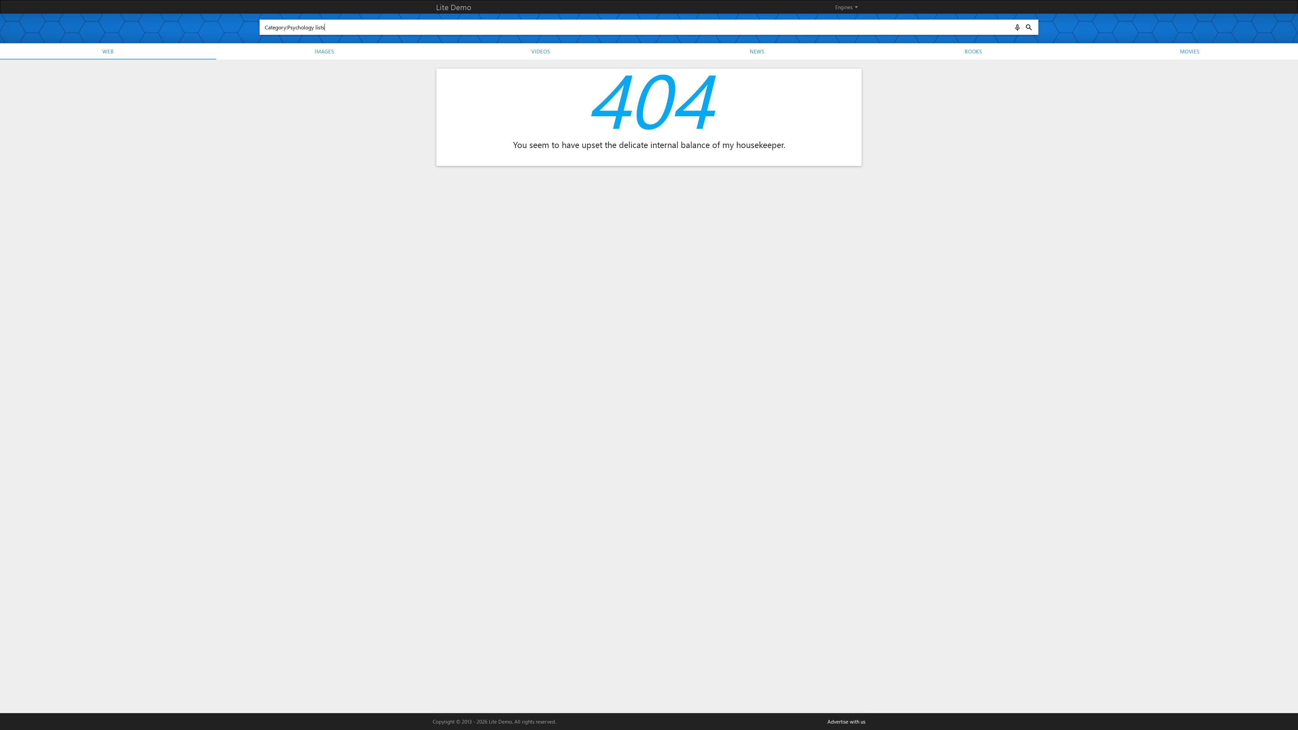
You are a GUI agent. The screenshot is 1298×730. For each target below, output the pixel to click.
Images (324, 51)
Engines (847, 7)
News (757, 51)
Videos (540, 51)
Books (973, 51)
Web (108, 51)
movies (1190, 51)
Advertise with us (846, 721)
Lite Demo (453, 7)
